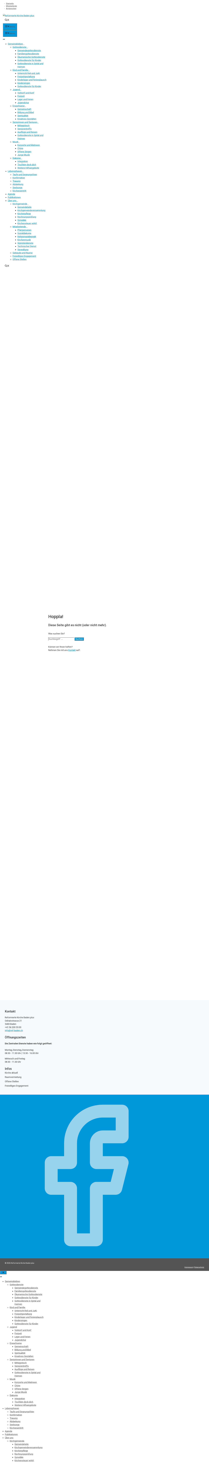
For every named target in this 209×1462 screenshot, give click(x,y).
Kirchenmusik (24, 240)
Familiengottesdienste (28, 53)
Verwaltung (22, 249)
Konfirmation (19, 178)
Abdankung (18, 184)
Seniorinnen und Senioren (25, 122)
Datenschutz (199, 1267)
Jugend (16, 89)
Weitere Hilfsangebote (28, 168)
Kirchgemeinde (20, 204)
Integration (22, 161)
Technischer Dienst (26, 246)
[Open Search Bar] (7, 20)
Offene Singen (24, 151)
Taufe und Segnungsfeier (25, 174)
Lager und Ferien (25, 99)
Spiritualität (22, 115)
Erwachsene (19, 106)
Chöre (20, 148)
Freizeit (21, 96)
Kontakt (72, 650)
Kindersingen (23, 83)
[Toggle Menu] (4, 39)
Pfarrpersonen (24, 230)
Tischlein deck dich (26, 164)
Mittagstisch (23, 125)
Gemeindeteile (24, 207)
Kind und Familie (20, 70)
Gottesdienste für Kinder (29, 60)
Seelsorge (17, 187)
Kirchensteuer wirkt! (27, 223)
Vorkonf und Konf (25, 93)
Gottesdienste (19, 47)
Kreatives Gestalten (26, 119)
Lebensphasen (15, 171)
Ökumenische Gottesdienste (31, 57)
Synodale (21, 220)
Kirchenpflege (24, 213)
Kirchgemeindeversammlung (31, 210)
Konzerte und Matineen (28, 145)
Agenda (11, 194)
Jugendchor (23, 102)
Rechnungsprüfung (26, 217)
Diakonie (17, 158)
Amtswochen (11, 9)
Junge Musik (23, 155)
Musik (15, 142)
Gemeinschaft (24, 109)
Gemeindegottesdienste (29, 50)
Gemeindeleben (15, 44)
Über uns (12, 200)
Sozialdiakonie (24, 233)
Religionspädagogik (26, 236)
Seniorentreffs (24, 129)
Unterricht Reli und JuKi (28, 73)
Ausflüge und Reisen (27, 132)
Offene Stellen (19, 259)
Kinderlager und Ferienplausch (31, 80)
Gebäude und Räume (23, 253)
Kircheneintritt (19, 191)
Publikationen (14, 197)
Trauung (16, 181)
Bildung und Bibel (25, 112)
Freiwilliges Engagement (24, 256)
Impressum (189, 1267)
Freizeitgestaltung (26, 76)
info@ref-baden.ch (14, 1030)
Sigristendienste (25, 243)
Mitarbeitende (11, 6)
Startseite (10, 3)
